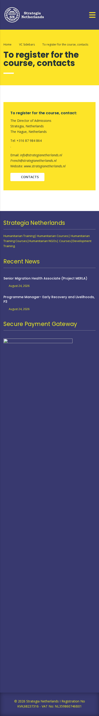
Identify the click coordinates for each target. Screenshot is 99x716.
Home (7, 44)
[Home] (24, 14)
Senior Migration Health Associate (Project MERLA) (45, 278)
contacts (30, 177)
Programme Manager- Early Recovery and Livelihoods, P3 (49, 299)
